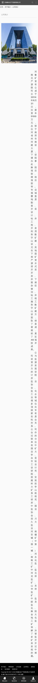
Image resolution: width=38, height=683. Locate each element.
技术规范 (7, 669)
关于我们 (8, 7)
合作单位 (26, 667)
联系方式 (14, 669)
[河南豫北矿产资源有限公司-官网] (12, 2)
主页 (1, 7)
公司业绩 (18, 667)
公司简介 (15, 7)
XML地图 (20, 674)
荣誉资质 (11, 667)
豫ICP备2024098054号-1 (10, 674)
